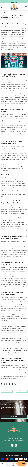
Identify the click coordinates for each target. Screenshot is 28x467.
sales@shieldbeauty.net (18, 440)
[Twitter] (4, 384)
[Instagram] (16, 445)
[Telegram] (12, 384)
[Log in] (22, 7)
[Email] (15, 384)
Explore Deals (14, 2)
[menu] (1, 7)
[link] (7, 465)
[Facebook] (1, 384)
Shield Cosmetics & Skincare (12, 455)
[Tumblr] (9, 384)
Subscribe (14, 416)
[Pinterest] (6, 384)
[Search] (6, 7)
